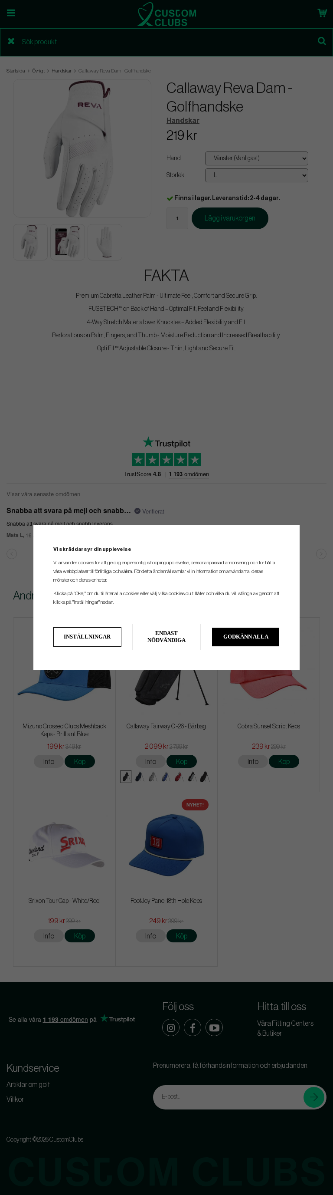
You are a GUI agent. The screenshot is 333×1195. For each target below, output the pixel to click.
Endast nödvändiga (166, 636)
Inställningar (87, 636)
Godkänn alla (245, 636)
